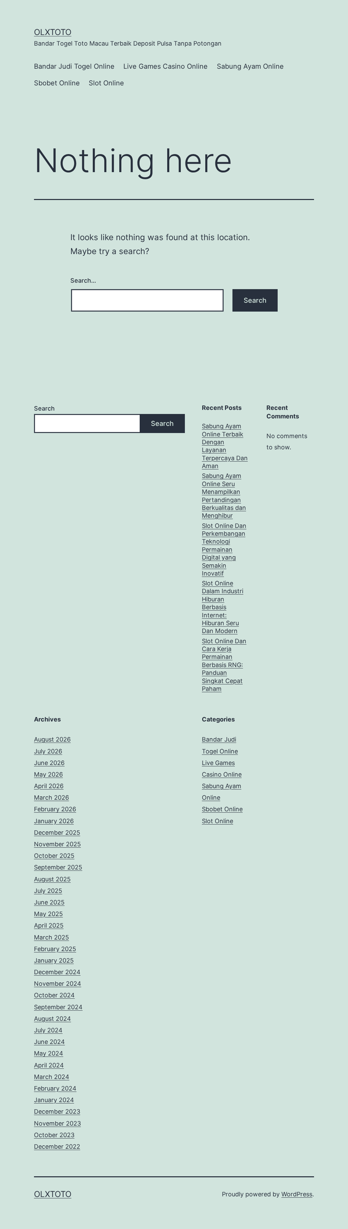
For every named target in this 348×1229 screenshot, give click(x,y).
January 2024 (54, 1099)
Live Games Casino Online (165, 66)
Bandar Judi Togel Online (74, 66)
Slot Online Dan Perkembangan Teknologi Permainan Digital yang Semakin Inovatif (224, 549)
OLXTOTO (52, 32)
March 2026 (51, 797)
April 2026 (49, 786)
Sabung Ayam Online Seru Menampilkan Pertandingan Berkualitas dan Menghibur (224, 495)
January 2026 (54, 821)
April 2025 (49, 925)
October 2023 (54, 1135)
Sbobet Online (57, 83)
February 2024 (55, 1088)
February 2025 (55, 948)
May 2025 (48, 913)
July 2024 (48, 1030)
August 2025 (52, 879)
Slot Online (106, 83)
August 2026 (52, 739)
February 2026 (55, 809)
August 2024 (52, 1018)
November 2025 (57, 844)
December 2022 (57, 1146)
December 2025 (57, 832)
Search (44, 408)
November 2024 (57, 983)
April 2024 (49, 1065)
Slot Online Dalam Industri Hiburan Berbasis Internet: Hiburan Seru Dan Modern (222, 607)
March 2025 (51, 937)
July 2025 (48, 890)
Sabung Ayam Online (250, 66)
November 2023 (57, 1123)
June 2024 (49, 1041)
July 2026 (48, 751)
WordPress (296, 1194)
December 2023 (57, 1111)
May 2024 (48, 1053)
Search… (83, 280)
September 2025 (58, 867)
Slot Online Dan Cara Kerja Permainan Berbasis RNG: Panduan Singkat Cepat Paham (224, 664)
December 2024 (57, 972)
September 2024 (58, 1007)
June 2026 (49, 762)
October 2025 (54, 855)
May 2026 (48, 774)
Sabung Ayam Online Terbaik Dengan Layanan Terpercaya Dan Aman (225, 445)
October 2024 (54, 995)
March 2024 (51, 1076)
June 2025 (49, 902)
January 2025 (54, 960)
